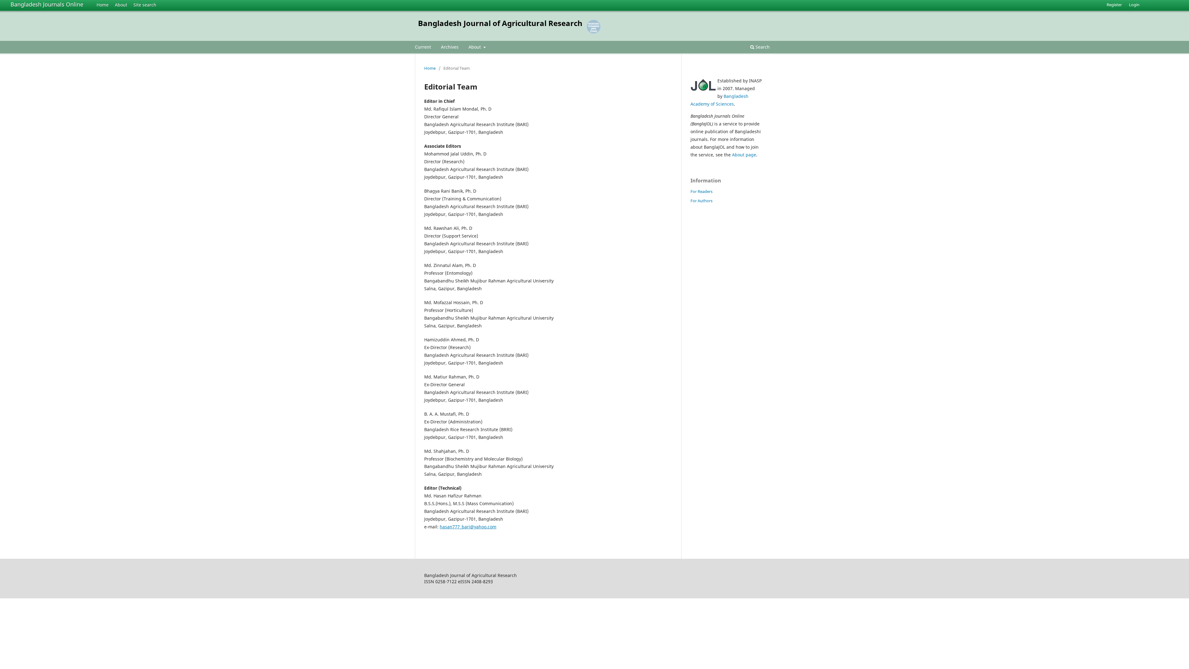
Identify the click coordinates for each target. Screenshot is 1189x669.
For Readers (701, 191)
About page (744, 155)
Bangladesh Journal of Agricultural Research (500, 23)
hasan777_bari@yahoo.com (468, 527)
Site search (144, 5)
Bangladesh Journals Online (47, 4)
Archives (450, 47)
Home (103, 5)
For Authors (701, 200)
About (121, 5)
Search (762, 47)
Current (423, 47)
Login (1134, 4)
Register (1114, 4)
